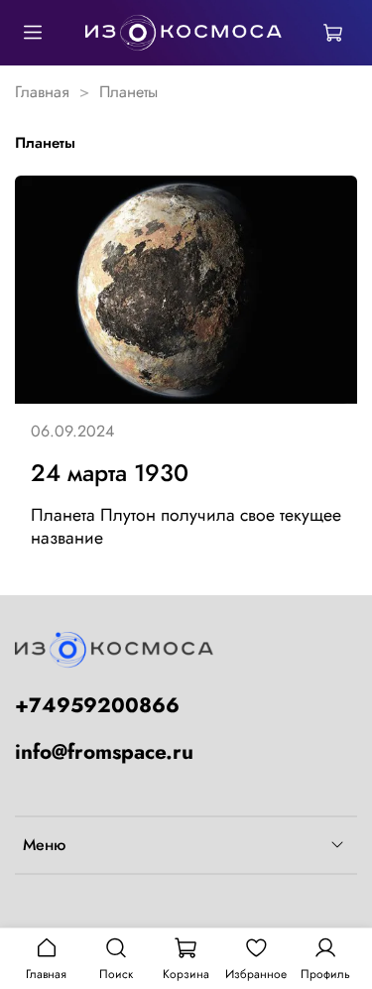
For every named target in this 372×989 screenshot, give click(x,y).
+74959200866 (97, 705)
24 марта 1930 (109, 472)
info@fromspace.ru (104, 752)
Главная (42, 91)
